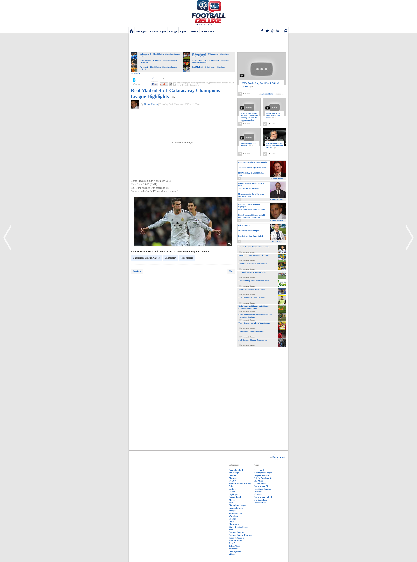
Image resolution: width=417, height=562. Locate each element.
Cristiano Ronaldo (262, 489)
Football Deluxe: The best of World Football (132, 30)
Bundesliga (234, 472)
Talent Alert (234, 546)
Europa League (236, 508)
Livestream (234, 524)
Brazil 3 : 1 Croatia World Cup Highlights (249, 205)
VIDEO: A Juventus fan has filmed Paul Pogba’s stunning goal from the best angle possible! (249, 117)
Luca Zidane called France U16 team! (251, 210)
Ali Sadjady (276, 242)
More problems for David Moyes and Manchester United (251, 195)
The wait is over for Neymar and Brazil (252, 167)
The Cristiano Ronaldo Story (248, 189)
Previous (137, 271)
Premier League (158, 31)
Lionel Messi (260, 483)
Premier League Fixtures (240, 535)
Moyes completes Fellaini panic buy (250, 231)
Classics (232, 475)
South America (235, 513)
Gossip (232, 491)
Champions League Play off (146, 258)
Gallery (232, 489)
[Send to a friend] (174, 84)
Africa (232, 500)
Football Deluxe (208, 12)
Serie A (194, 31)
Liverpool (259, 470)
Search (285, 30)
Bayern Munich (261, 475)
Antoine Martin (267, 94)
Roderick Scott (276, 199)
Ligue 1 (183, 31)
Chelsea (258, 494)
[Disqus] (183, 323)
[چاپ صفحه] (170, 84)
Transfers (233, 548)
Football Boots (235, 540)
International (207, 31)
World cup (233, 516)
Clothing (233, 478)
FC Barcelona (260, 500)
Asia (231, 502)
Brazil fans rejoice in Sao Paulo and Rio (252, 162)
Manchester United (263, 497)
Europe (232, 510)
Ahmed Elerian (151, 104)
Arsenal (258, 491)
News (231, 529)
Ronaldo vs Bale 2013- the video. (249, 144)
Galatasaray (170, 258)
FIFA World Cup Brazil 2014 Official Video (260, 85)
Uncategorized (235, 551)
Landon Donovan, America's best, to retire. (251, 184)
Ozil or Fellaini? (244, 225)
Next (231, 271)
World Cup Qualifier (263, 478)
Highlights (141, 31)
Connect (270, 30)
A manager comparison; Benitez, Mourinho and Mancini (274, 145)
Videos (232, 554)
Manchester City (262, 486)
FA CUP (232, 481)
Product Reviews (236, 538)
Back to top (278, 457)
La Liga (173, 31)
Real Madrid (187, 258)
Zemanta (135, 73)
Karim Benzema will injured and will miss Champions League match (251, 216)
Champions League (237, 505)
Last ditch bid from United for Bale (250, 236)
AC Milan (258, 481)
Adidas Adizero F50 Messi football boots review (273, 115)
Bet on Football (236, 470)
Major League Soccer (239, 527)
